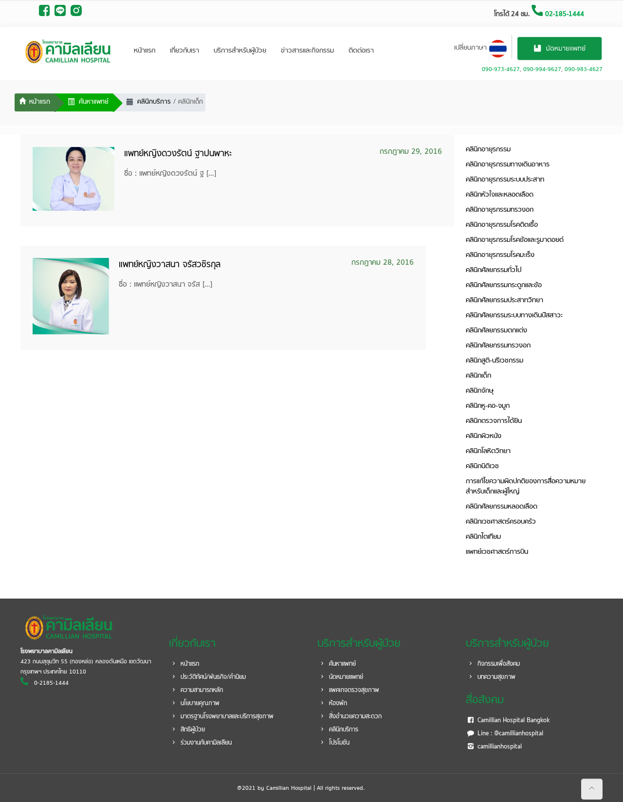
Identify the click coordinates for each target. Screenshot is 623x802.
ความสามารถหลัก (201, 690)
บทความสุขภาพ (495, 677)
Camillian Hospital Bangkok (513, 721)
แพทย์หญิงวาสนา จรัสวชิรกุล (169, 265)
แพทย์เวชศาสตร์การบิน (497, 552)
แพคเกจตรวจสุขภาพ (353, 690)
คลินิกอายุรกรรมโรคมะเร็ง (500, 255)
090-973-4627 (501, 69)
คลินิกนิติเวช (482, 466)
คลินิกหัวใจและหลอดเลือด (499, 194)
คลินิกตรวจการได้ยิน (494, 421)
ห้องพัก (337, 704)
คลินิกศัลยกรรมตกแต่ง (496, 330)
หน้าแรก (144, 50)
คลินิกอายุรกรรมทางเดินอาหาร (508, 164)
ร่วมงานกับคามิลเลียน (205, 743)
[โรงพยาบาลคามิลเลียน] (68, 51)
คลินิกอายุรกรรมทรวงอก (499, 210)
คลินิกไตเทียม (483, 537)
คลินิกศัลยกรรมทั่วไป (493, 270)
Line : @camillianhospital (509, 734)
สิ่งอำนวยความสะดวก (354, 717)
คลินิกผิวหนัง (483, 436)
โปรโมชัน (338, 743)
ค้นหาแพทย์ (341, 664)
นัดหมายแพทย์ (345, 677)
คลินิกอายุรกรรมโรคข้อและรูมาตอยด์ (515, 240)
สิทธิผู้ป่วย (192, 730)
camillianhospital (499, 747)
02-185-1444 (563, 14)
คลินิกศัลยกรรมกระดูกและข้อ (504, 285)
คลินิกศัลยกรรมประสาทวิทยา (504, 300)
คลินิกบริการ (342, 730)
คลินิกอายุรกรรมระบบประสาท (505, 179)
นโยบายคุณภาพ (199, 704)
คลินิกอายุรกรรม (488, 149)
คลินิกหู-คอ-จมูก (488, 406)
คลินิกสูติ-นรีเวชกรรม (494, 360)
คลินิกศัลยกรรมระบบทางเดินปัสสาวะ (514, 315)
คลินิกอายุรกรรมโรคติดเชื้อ (502, 225)
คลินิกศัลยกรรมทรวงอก (498, 345)
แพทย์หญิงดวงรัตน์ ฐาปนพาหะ (178, 154)
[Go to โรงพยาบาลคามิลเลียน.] (34, 103)
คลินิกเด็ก (478, 376)
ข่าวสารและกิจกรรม (307, 50)
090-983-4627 (584, 69)
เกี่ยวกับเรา (184, 50)
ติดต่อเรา (361, 50)
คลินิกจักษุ (480, 391)
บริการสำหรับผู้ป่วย (240, 50)
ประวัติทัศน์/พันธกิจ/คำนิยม (212, 677)
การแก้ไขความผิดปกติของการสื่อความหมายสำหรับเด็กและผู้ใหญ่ (526, 486)
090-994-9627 (542, 69)
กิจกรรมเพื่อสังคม (498, 664)
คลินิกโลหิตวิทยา (488, 451)
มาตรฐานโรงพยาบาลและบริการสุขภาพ (226, 717)
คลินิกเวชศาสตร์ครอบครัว (501, 522)
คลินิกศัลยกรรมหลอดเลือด (501, 506)
